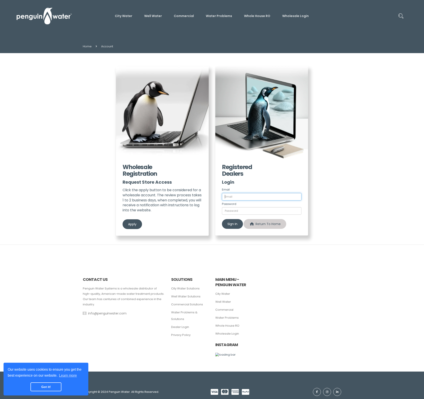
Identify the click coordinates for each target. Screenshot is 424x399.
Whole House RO (227, 326)
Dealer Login (180, 327)
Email (226, 190)
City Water (222, 294)
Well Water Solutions (186, 296)
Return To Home (268, 224)
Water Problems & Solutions (184, 315)
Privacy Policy (181, 335)
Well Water (223, 302)
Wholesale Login (227, 334)
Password (229, 204)
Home (87, 46)
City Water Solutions (185, 288)
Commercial (224, 310)
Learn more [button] (68, 375)
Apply (132, 224)
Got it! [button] (46, 387)
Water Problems (227, 318)
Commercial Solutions (187, 304)
